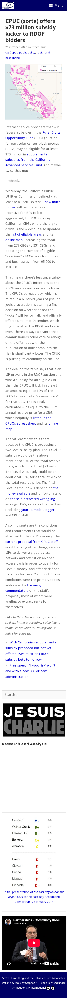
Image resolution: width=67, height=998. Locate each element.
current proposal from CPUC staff (31, 542)
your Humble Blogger (37, 510)
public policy (27, 52)
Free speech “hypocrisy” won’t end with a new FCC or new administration (30, 671)
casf (7, 52)
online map (14, 240)
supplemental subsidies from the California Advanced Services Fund (27, 159)
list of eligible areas (26, 234)
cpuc (15, 52)
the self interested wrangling (32, 499)
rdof (39, 52)
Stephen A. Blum (35, 983)
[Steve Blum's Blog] (8, 5)
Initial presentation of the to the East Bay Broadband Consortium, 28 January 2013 (34, 896)
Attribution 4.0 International (29, 987)
